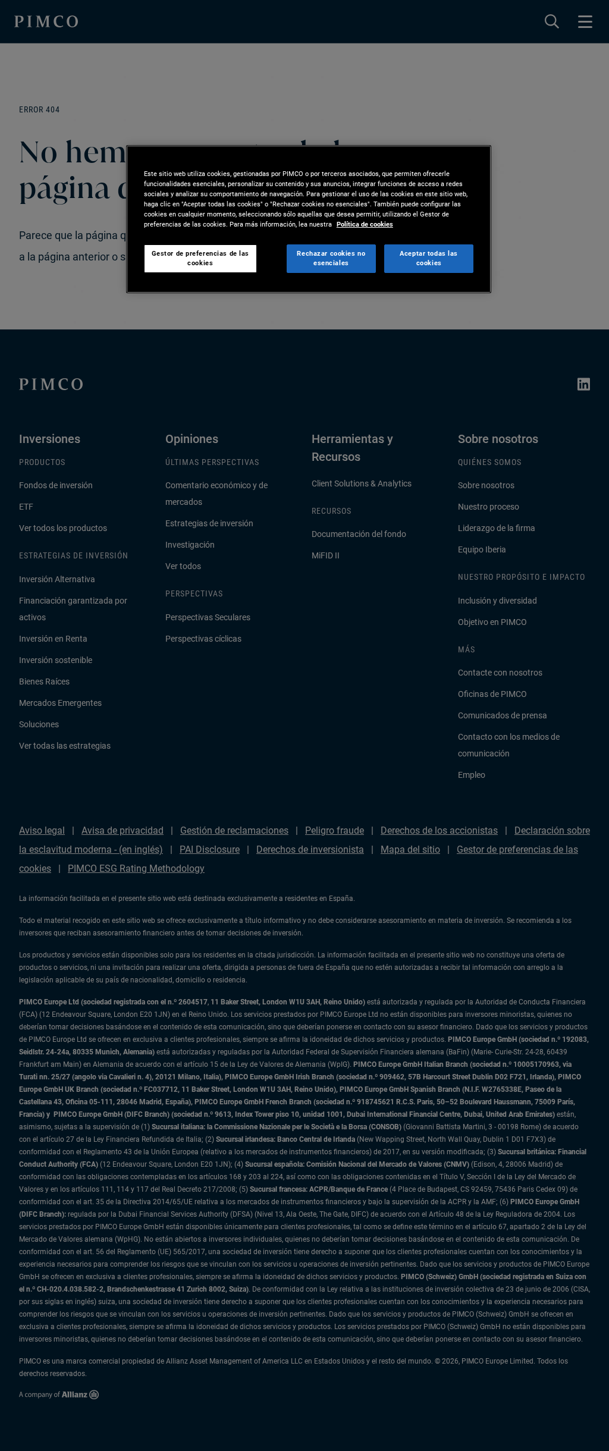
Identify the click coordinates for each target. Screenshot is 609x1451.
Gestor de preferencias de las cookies (201, 258)
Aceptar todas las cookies (429, 258)
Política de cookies (365, 224)
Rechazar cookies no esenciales (331, 258)
